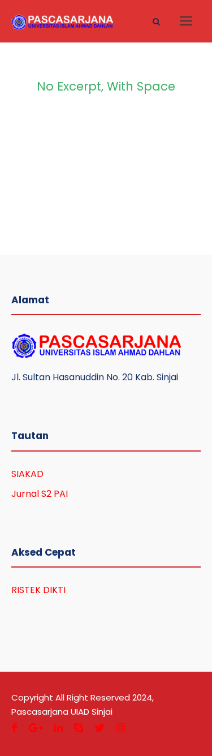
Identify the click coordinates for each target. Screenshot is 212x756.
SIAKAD (27, 473)
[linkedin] (58, 728)
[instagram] (120, 728)
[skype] (78, 728)
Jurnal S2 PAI (39, 493)
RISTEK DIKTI (38, 589)
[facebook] (14, 728)
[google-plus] (35, 728)
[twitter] (99, 728)
